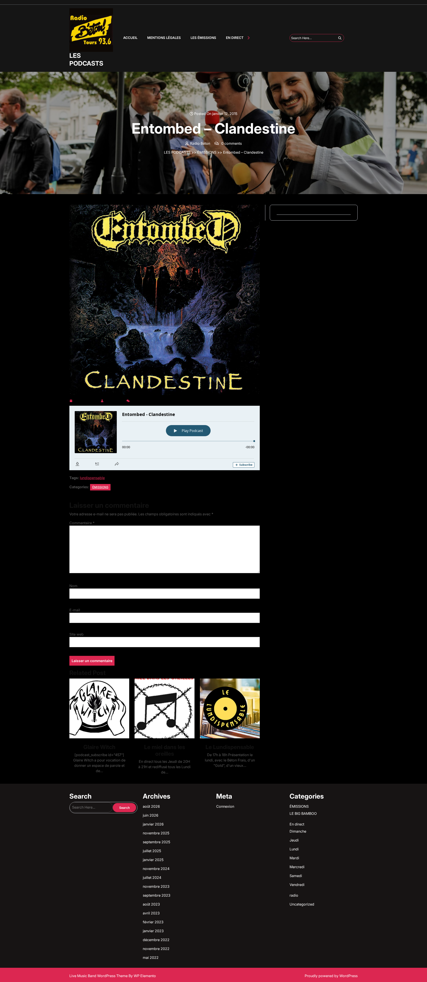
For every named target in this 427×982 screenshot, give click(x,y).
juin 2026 (150, 815)
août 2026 (151, 806)
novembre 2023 (156, 886)
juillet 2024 (152, 877)
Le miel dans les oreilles (164, 750)
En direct (297, 824)
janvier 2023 (153, 931)
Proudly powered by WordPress (331, 976)
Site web (76, 634)
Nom (73, 586)
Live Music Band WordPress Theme (99, 976)
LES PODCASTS (86, 59)
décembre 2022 (156, 940)
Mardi (294, 858)
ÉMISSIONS (206, 152)
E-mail (74, 610)
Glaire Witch (99, 747)
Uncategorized (302, 904)
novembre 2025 (156, 833)
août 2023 (151, 904)
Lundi (294, 849)
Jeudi (294, 840)
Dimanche (298, 831)
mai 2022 (151, 957)
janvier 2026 (153, 824)
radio (294, 895)
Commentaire (82, 523)
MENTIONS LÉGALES (164, 38)
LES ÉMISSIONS (203, 38)
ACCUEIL (130, 38)
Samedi (296, 876)
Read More (97, 708)
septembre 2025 (156, 842)
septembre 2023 (156, 895)
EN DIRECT (235, 38)
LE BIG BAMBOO (303, 813)
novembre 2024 (156, 868)
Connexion (225, 806)
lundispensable (92, 478)
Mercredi (297, 867)
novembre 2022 (156, 948)
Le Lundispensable (229, 747)
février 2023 (153, 922)
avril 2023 (151, 913)
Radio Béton (115, 400)
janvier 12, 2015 (86, 400)
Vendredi (297, 884)
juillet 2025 (152, 851)
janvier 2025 (153, 859)
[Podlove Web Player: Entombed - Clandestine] (164, 438)
